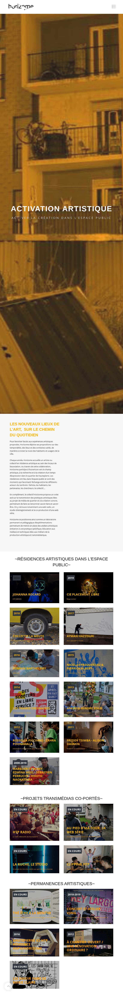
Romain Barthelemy (29, 668)
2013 (71, 687)
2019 (71, 578)
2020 (17, 578)
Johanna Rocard (27, 594)
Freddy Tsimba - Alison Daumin (85, 742)
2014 (17, 687)
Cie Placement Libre (83, 594)
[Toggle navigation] (114, 6)
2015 (71, 655)
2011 (71, 727)
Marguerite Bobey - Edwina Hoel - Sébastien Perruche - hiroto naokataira (32, 774)
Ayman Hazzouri (80, 636)
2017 (71, 613)
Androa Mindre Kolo (84, 708)
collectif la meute (28, 636)
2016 (17, 655)
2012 (17, 727)
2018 (17, 613)
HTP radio (22, 832)
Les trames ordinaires (31, 708)
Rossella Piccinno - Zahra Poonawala (34, 742)
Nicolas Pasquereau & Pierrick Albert (85, 666)
